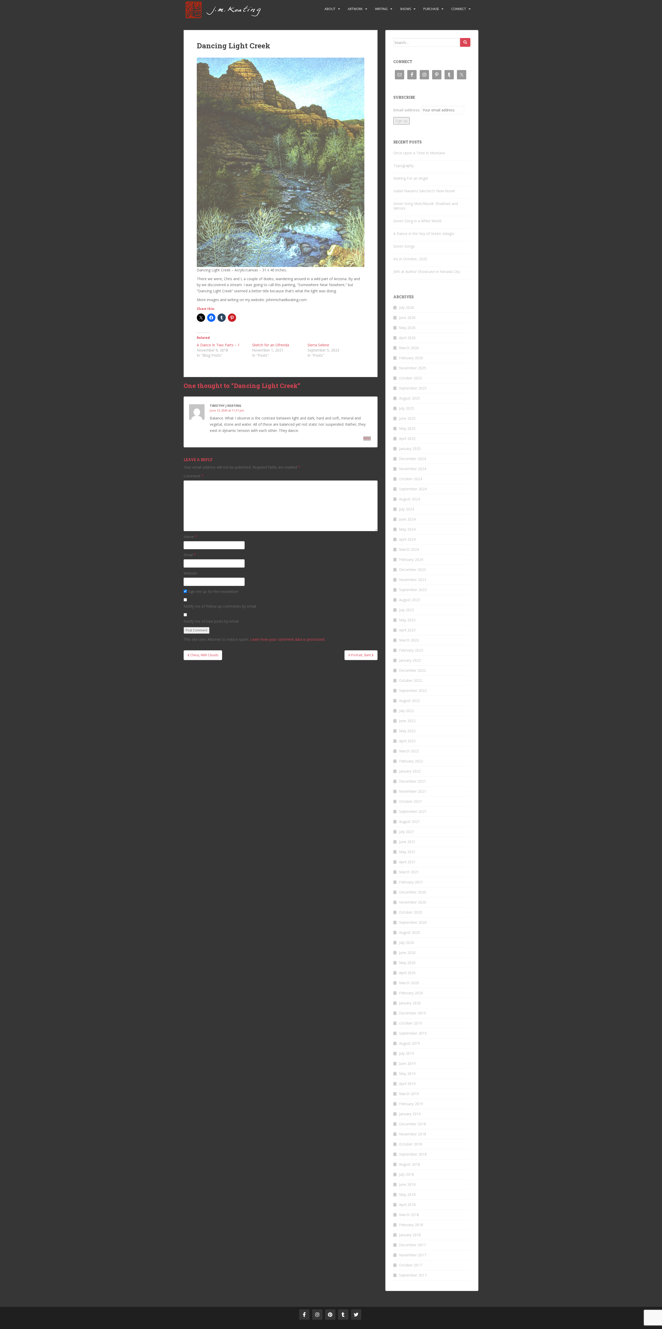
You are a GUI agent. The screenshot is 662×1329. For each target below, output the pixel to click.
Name (190, 536)
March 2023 (409, 640)
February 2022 (411, 761)
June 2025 (407, 418)
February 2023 (411, 650)
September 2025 (413, 388)
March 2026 (409, 347)
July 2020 (406, 942)
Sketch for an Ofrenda (270, 344)
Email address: (406, 110)
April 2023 (407, 630)
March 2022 (409, 750)
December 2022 (412, 670)
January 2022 (410, 771)
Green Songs (404, 246)
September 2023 (413, 589)
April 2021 (407, 861)
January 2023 (410, 660)
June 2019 (407, 1063)
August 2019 (409, 1043)
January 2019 (410, 1113)
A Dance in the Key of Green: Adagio (423, 233)
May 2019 (407, 1073)
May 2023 (407, 619)
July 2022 (406, 710)
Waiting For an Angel (410, 178)
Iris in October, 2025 (410, 258)
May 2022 (407, 730)
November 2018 (412, 1134)
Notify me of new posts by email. (211, 621)
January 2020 (410, 1002)
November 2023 (412, 579)
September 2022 (413, 690)
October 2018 (410, 1144)
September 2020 (413, 922)
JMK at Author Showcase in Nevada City (426, 271)
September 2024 (413, 488)
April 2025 (407, 438)
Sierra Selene (318, 344)
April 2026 (407, 337)
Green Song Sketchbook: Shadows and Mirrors (425, 206)
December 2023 (412, 569)
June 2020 (407, 952)
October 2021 (410, 801)
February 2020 (411, 992)
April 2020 (407, 972)
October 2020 (410, 912)
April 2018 (407, 1204)
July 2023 (406, 609)
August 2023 (409, 599)
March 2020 (409, 982)
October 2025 (410, 378)
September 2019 (413, 1033)
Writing (381, 9)
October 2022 (410, 680)
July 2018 (406, 1174)
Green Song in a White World (417, 220)
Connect (458, 9)
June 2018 (407, 1184)
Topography (403, 165)
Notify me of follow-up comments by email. (220, 606)
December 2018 (412, 1123)
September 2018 (413, 1154)
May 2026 (407, 327)
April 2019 (407, 1083)
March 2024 (409, 549)
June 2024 (407, 519)
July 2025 (406, 408)
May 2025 (407, 428)
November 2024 (412, 468)
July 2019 (406, 1053)
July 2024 (406, 509)
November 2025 (412, 367)
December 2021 (412, 781)
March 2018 (409, 1214)
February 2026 (411, 357)
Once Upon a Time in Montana (419, 152)
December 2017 (412, 1244)
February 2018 (411, 1224)
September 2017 (413, 1275)
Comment (194, 475)
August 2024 (409, 499)
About (330, 9)
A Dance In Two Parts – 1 (218, 344)
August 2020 (409, 932)
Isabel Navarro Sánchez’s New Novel (424, 190)
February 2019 (411, 1103)
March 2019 (409, 1093)
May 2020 (407, 962)
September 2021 (413, 811)
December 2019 (412, 1013)
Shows (405, 9)
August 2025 (409, 398)
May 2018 (407, 1194)
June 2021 (407, 841)
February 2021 (411, 882)
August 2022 (409, 700)
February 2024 (411, 559)
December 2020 (412, 892)
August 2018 (409, 1164)
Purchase (431, 9)
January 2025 (410, 448)
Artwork (355, 9)
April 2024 (407, 539)
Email (190, 554)
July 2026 (406, 307)
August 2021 (409, 821)
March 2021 (409, 871)
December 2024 (412, 458)
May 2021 (407, 851)
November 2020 (412, 902)
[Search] (465, 42)
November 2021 (412, 791)
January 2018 (410, 1234)
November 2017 (412, 1254)
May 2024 (407, 529)
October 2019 (410, 1023)
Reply (367, 438)
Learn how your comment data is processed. (287, 639)
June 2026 (407, 317)
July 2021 (406, 831)
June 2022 (407, 720)
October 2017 (410, 1265)
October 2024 (410, 478)
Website (190, 573)
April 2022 (407, 740)
